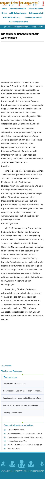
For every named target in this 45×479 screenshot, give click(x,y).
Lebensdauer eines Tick (17, 441)
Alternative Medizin (18, 9)
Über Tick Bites (14, 448)
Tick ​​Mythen (6, 365)
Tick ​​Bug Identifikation (12, 413)
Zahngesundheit (36, 13)
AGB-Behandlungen (17, 13)
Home (4, 9)
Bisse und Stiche (36, 9)
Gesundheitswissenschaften (19, 3)
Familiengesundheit (33, 17)
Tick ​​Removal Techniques (11, 371)
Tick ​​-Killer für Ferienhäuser (14, 383)
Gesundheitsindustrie (18, 22)
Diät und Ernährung (11, 17)
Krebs (4, 13)
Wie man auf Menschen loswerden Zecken (25, 445)
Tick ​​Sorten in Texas (16, 430)
